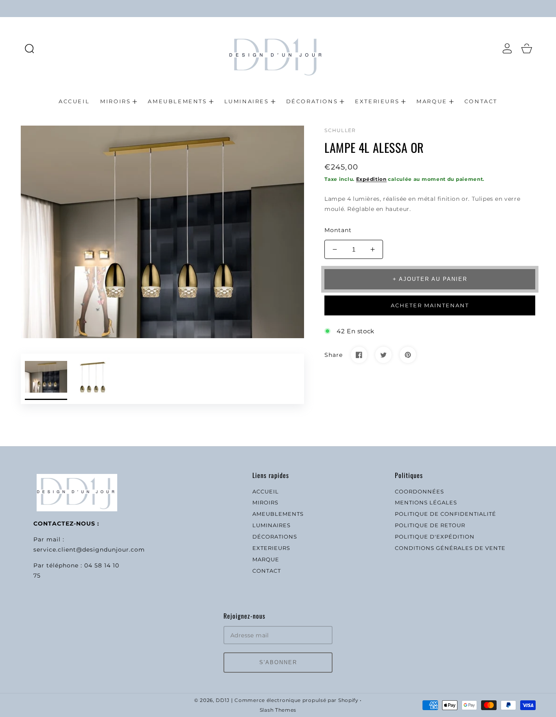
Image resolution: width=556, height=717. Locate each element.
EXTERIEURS (271, 548)
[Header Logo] (278, 48)
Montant (338, 230)
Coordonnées (419, 491)
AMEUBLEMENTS (278, 514)
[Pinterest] (408, 355)
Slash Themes (278, 710)
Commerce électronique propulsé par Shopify (296, 700)
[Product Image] (162, 232)
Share (333, 354)
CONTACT (266, 570)
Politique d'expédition (435, 536)
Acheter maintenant (430, 305)
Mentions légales (426, 502)
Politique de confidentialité (445, 514)
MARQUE (265, 559)
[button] (29, 48)
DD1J (222, 700)
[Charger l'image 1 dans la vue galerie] (46, 379)
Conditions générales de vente (450, 548)
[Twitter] (383, 355)
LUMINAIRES (271, 525)
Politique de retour (430, 525)
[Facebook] (359, 355)
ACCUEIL (265, 491)
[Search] (29, 48)
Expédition (371, 179)
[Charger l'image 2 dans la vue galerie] (92, 379)
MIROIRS (265, 502)
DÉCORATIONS (274, 536)
